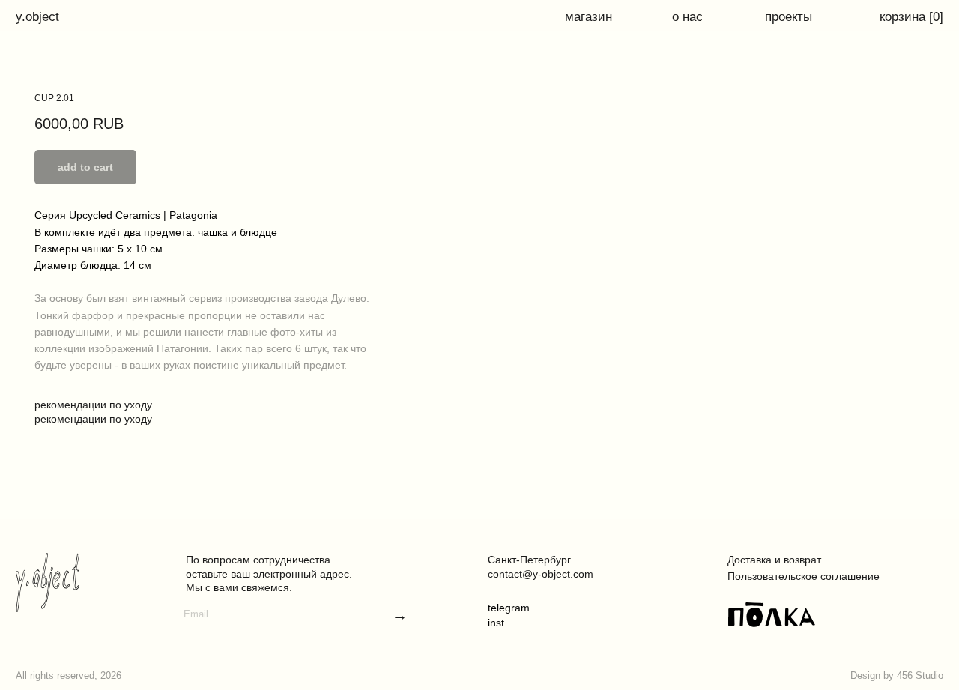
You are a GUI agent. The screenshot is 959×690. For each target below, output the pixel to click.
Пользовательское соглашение (803, 576)
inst (496, 623)
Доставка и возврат (774, 560)
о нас (687, 17)
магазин (588, 17)
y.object (37, 17)
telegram (509, 608)
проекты (788, 17)
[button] (400, 615)
